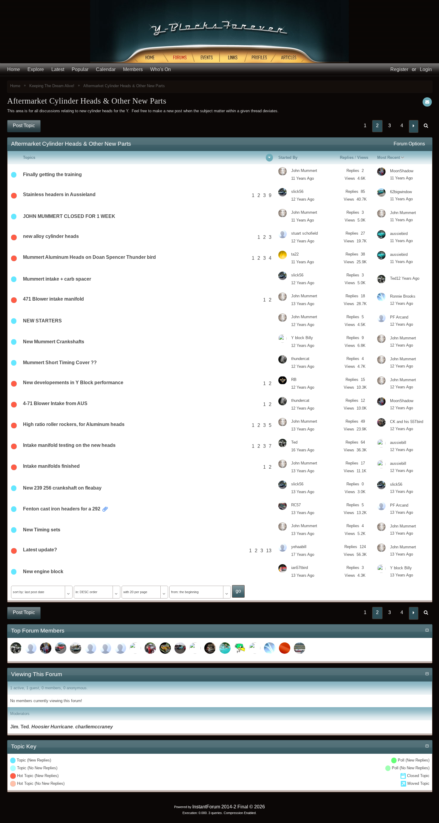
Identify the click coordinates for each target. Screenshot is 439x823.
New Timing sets (41, 529)
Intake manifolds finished (51, 466)
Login (426, 69)
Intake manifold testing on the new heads (69, 445)
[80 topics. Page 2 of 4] (426, 126)
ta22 (295, 254)
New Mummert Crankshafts (53, 341)
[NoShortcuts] (269, 648)
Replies (347, 157)
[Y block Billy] (254, 648)
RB (294, 379)
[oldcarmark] (60, 648)
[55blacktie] (284, 648)
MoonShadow (401, 171)
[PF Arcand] (105, 648)
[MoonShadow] (45, 648)
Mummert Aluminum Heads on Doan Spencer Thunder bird (89, 257)
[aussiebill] (195, 648)
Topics (29, 157)
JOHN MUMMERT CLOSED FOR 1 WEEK (69, 216)
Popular (80, 69)
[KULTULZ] (165, 648)
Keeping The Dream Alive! (51, 86)
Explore (35, 69)
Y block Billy (302, 338)
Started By (287, 157)
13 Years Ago (302, 303)
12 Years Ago (302, 199)
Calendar (106, 69)
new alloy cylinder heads (51, 236)
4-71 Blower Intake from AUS (55, 403)
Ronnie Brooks (402, 296)
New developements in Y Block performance (73, 382)
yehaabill (298, 546)
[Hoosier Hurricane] (90, 648)
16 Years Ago (302, 450)
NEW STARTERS (42, 320)
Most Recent (388, 157)
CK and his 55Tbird (406, 421)
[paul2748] (75, 648)
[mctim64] (135, 648)
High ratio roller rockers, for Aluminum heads (74, 424)
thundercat (300, 358)
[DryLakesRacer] (210, 648)
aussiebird (399, 233)
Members (133, 69)
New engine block (43, 571)
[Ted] (16, 648)
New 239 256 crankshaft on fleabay (62, 487)
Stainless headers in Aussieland (59, 194)
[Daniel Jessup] (150, 648)
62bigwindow (401, 192)
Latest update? (40, 549)
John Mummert (304, 170)
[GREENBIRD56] (239, 648)
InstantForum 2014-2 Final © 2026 (228, 806)
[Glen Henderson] (299, 648)
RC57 (296, 505)
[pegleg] (120, 648)
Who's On (160, 69)
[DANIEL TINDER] (225, 648)
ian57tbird (299, 567)
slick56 (297, 191)
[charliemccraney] (30, 648)
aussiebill (398, 442)
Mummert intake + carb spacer (57, 278)
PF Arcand (399, 317)
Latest (57, 69)
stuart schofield (304, 233)
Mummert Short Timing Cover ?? (60, 362)
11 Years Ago (302, 178)
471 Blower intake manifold (53, 298)
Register (399, 69)
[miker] (180, 648)
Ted (393, 278)
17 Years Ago (302, 554)
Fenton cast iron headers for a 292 (61, 508)
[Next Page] (413, 126)
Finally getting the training (52, 174)
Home (13, 69)
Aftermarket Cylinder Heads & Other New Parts (124, 86)
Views (362, 157)
